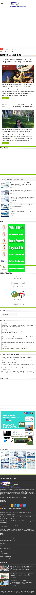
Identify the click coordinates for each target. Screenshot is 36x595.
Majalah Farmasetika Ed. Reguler (8, 538)
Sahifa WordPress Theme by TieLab (24, 592)
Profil (12, 108)
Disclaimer (17, 591)
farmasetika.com (11, 592)
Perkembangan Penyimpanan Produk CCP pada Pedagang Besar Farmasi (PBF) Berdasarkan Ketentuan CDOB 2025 (21, 184)
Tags (22, 179)
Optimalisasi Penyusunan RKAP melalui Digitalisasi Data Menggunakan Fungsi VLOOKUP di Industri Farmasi (21, 582)
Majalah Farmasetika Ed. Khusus (7, 540)
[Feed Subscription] (35, 55)
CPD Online (3, 545)
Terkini (3, 179)
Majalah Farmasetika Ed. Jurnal (10, 355)
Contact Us (31, 591)
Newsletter (3, 543)
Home (2, 51)
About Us (3, 591)
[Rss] (12, 505)
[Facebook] (15, 505)
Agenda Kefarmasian (5, 551)
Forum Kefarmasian (5, 548)
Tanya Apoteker (4, 553)
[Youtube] (21, 505)
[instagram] (24, 505)
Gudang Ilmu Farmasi (5, 556)
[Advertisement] (18, 28)
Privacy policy (10, 591)
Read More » (5, 98)
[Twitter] (18, 505)
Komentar (16, 179)
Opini (12, 64)
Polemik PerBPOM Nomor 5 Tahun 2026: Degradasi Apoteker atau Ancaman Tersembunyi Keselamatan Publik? (21, 567)
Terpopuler (9, 179)
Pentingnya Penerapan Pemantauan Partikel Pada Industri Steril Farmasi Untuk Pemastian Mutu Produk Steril (22, 199)
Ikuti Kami (3, 501)
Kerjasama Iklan (24, 591)
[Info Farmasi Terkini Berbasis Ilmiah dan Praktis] (18, 4)
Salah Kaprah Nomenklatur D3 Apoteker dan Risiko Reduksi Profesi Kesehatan (21, 574)
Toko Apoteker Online (5, 559)
